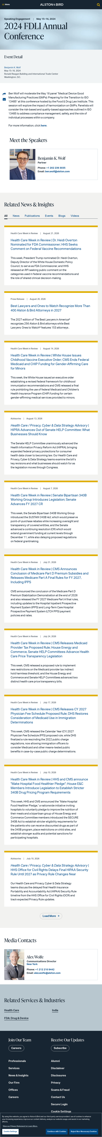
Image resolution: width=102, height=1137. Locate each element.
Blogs (61, 216)
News (16, 216)
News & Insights (18, 1075)
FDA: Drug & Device (16, 1018)
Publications (32, 216)
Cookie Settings (61, 1111)
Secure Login (59, 1104)
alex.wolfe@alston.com (47, 973)
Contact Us (58, 1097)
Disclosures (58, 1075)
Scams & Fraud (60, 1090)
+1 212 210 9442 (44, 969)
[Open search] (98, 4)
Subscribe (60, 1048)
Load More (49, 916)
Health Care (11, 1010)
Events (49, 216)
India (55, 1010)
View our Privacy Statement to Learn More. (20, 1126)
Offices (13, 1090)
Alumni (55, 1061)
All (5, 216)
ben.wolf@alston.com (57, 171)
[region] (51, 1125)
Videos (75, 216)
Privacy (55, 1082)
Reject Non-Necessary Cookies (84, 1131)
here (44, 125)
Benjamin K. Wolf (51, 158)
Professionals (17, 1061)
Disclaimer (57, 1068)
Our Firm (14, 1082)
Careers (13, 1097)
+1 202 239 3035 (55, 168)
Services (14, 1068)
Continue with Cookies (56, 1131)
